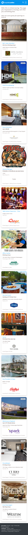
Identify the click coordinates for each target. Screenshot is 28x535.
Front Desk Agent (7, 505)
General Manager (7, 169)
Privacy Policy (11, 531)
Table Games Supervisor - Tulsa (11, 211)
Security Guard (7, 295)
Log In (12, 525)
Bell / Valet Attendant (8, 43)
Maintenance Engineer (9, 421)
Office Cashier (6, 253)
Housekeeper (6, 463)
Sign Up (8, 525)
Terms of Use (4, 531)
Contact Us (16, 531)
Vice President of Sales (9, 379)
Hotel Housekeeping (8, 85)
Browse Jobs (16, 525)
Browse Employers (5, 527)
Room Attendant (7, 127)
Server (4, 337)
